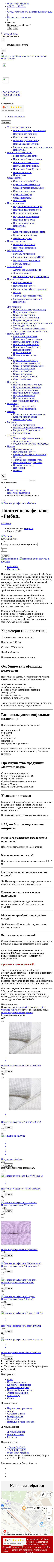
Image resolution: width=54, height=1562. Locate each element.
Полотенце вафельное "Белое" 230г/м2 (21, 1122)
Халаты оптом (14, 266)
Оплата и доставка (16, 1382)
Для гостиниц (14, 307)
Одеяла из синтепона (24, 191)
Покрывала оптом (22, 282)
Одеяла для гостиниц (24, 137)
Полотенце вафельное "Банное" (17, 1282)
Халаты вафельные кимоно (27, 270)
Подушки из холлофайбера (27, 209)
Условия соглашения (17, 1393)
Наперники (19, 468)
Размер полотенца (10, 544)
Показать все (19, 150)
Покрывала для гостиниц (26, 144)
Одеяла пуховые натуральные (28, 188)
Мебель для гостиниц (24, 325)
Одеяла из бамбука (22, 194)
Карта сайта (13, 1419)
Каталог (6, 122)
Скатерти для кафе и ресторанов (29, 289)
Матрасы (11, 422)
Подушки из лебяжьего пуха (27, 206)
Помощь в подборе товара (20, 1421)
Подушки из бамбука (24, 219)
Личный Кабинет (16, 1432)
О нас (10, 1379)
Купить (5, 556)
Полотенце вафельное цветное (17, 1012)
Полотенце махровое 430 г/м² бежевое (20, 1188)
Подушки (12, 382)
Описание (12, 566)
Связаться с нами (16, 1413)
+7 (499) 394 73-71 (10, 92)
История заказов (15, 1434)
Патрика (28, 528)
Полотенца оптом (16, 241)
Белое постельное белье (25, 156)
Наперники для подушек (26, 400)
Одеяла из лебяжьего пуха (26, 184)
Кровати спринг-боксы (25, 235)
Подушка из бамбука (11, 1159)
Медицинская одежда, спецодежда (31, 276)
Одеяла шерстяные (22, 198)
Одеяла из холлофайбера (25, 181)
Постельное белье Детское (26, 169)
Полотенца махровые (24, 244)
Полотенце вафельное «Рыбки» (20, 1361)
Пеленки (17, 470)
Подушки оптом (15, 203)
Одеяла (11, 358)
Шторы (17, 292)
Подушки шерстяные (24, 223)
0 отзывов (6, 523)
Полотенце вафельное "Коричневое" (20, 1266)
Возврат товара (15, 1416)
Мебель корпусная (22, 238)
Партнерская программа (19, 1408)
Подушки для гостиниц (25, 134)
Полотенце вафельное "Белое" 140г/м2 (21, 1065)
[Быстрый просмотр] (2, 1021)
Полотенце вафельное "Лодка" (17, 1299)
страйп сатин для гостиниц (31, 1548)
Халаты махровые (22, 273)
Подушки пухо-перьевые (26, 216)
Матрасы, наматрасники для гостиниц (32, 147)
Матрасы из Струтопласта (26, 260)
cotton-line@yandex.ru (18, 1452)
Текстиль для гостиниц (19, 127)
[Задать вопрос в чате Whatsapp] (10, 558)
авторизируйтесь (23, 1007)
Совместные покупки (18, 1387)
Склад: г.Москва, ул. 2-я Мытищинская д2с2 (29, 11)
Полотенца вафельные (24, 247)
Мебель (11, 228)
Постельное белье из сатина (27, 159)
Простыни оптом (22, 352)
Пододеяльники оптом (24, 355)
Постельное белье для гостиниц (29, 130)
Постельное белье (16, 333)
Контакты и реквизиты (19, 1384)
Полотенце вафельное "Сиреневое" (19, 1249)
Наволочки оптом (22, 172)
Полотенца (12, 403)
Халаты (11, 435)
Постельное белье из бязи (26, 162)
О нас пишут (13, 1395)
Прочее (11, 446)
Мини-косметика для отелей (27, 299)
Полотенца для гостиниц (26, 140)
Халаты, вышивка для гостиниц (29, 328)
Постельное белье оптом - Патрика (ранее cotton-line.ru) (24, 1367)
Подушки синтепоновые (25, 213)
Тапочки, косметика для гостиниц (30, 331)
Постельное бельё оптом (19, 152)
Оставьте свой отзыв (7, 1549)
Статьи (10, 1398)
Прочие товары (15, 279)
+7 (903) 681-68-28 (10, 95)
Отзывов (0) (13, 569)
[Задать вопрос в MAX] (4, 66)
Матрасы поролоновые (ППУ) (28, 257)
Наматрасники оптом (24, 285)
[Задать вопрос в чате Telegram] (29, 558)
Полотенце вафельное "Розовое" (17, 1205)
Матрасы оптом (15, 250)
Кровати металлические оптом (29, 232)
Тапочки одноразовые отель (27, 295)
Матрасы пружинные (24, 254)
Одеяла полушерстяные (25, 376)
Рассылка (12, 1437)
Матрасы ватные (21, 264)
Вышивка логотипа (23, 465)
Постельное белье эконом (26, 165)
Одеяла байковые (22, 379)
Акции (10, 1411)
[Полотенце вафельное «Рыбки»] (18, 503)
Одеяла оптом (14, 178)
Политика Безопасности (19, 1390)
